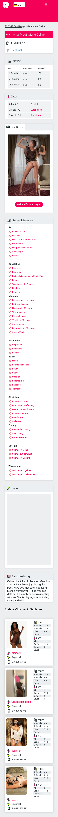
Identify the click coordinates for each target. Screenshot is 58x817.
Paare (14, 280)
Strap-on (16, 377)
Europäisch (36, 110)
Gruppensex (18, 243)
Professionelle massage (23, 300)
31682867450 (19, 661)
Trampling (17, 389)
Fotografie (17, 272)
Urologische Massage (22, 308)
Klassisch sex (18, 231)
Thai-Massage (18, 312)
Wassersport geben (21, 470)
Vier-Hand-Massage (21, 320)
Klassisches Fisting (21, 429)
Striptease (17, 345)
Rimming (16, 292)
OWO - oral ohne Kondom (24, 239)
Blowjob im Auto (20, 413)
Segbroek (17, 50)
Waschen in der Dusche (23, 284)
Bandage (16, 385)
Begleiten (16, 268)
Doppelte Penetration (22, 247)
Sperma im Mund (20, 450)
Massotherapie (19, 316)
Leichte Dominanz (20, 365)
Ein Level (16, 235)
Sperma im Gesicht (21, 458)
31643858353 (19, 759)
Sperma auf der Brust (22, 454)
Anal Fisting (17, 433)
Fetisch (15, 255)
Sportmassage (19, 324)
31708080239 (18, 43)
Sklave (15, 373)
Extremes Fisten (19, 437)
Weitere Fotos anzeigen (29, 204)
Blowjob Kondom (20, 401)
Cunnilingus (17, 417)
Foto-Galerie (16, 127)
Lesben (15, 353)
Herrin (15, 361)
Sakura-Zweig (18, 332)
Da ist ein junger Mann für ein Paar (28, 276)
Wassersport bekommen (23, 474)
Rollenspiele (18, 381)
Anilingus (16, 421)
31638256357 (19, 808)
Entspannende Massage (23, 328)
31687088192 (19, 710)
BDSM (15, 369)
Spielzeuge (17, 251)
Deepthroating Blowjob (23, 409)
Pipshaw (16, 288)
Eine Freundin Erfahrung (23, 405)
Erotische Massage (21, 304)
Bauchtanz (17, 349)
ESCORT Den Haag (14, 26)
